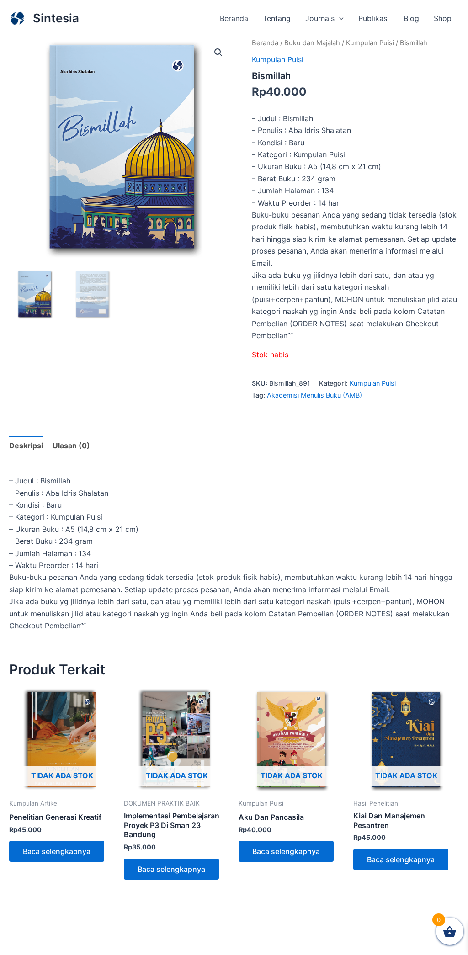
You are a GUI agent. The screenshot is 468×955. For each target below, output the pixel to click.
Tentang (277, 18)
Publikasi (373, 18)
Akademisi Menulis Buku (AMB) (314, 395)
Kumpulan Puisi (370, 43)
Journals (320, 18)
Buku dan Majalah (312, 43)
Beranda (234, 18)
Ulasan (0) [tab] (71, 445)
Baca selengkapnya (56, 851)
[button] (339, 18)
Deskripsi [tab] (26, 445)
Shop (443, 18)
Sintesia (56, 18)
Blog (411, 18)
